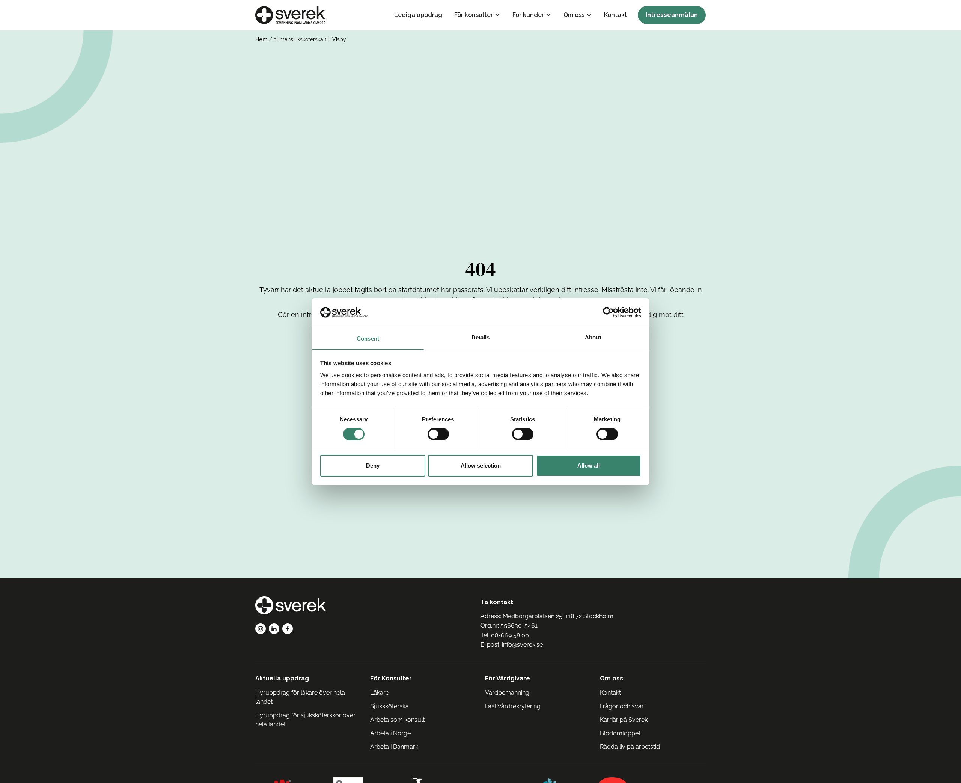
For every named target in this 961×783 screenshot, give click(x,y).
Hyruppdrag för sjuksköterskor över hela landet (305, 720)
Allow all (588, 465)
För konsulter (473, 14)
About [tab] (593, 337)
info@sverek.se (522, 644)
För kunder (528, 14)
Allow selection (481, 465)
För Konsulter (391, 678)
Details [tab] (480, 337)
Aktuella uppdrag (282, 678)
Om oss (573, 14)
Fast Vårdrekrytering (513, 706)
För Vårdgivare (507, 678)
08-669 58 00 (510, 635)
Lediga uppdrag (418, 14)
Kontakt (615, 14)
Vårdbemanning (507, 692)
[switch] (438, 434)
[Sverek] (290, 15)
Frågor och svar (622, 706)
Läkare (379, 692)
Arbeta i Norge (390, 733)
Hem (261, 39)
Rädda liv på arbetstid (630, 746)
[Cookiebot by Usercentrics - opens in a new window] (608, 312)
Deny (373, 465)
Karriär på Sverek (624, 719)
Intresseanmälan (672, 14)
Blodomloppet (620, 733)
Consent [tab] (368, 338)
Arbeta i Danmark (394, 746)
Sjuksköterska (389, 706)
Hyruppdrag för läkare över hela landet (300, 697)
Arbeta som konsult (397, 719)
